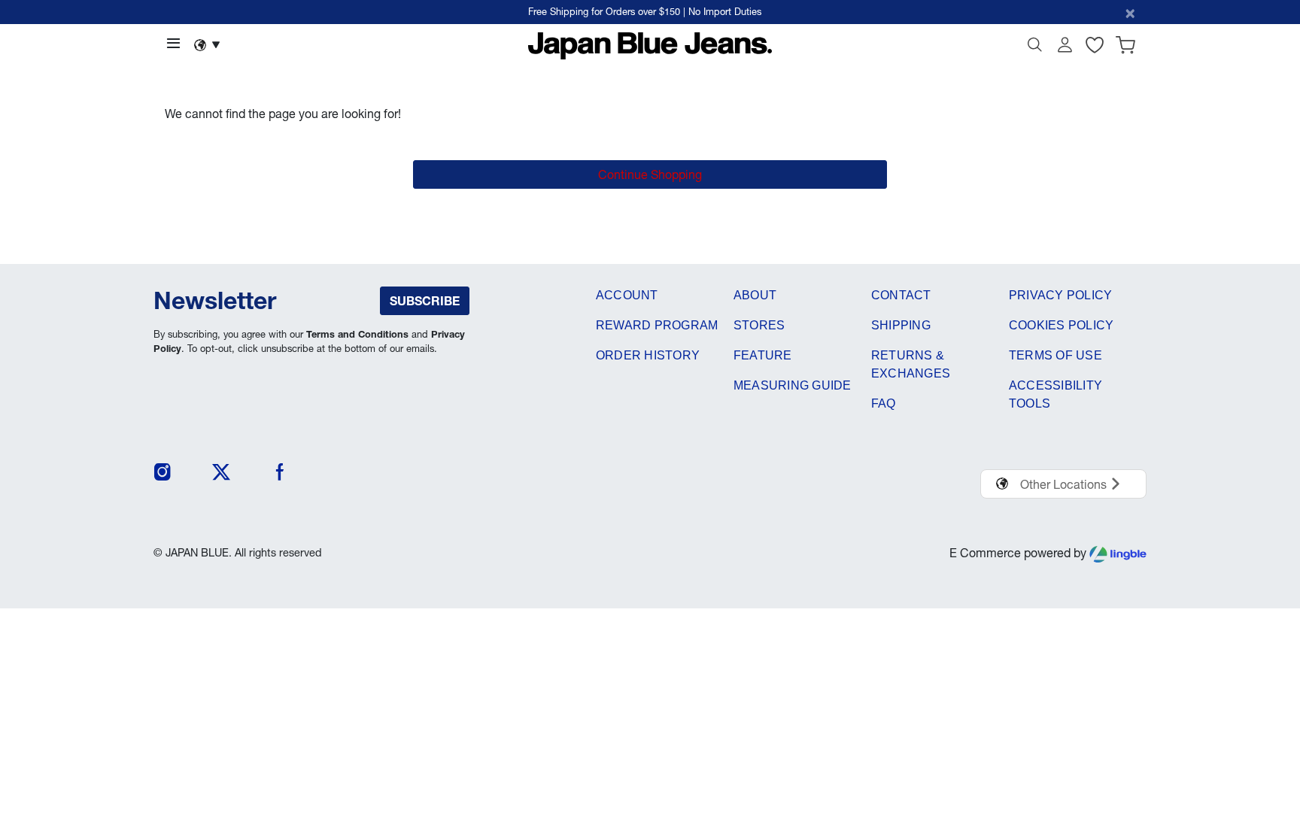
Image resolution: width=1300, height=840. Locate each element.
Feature (763, 355)
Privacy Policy (1060, 295)
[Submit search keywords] (1034, 48)
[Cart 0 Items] (1125, 48)
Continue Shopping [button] (650, 174)
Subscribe (425, 300)
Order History (648, 355)
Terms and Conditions (357, 334)
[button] (1064, 48)
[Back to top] (1266, 750)
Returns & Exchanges (910, 364)
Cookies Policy (1061, 325)
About (755, 295)
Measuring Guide (793, 385)
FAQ (883, 403)
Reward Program (657, 325)
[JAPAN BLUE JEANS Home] (650, 44)
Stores (759, 325)
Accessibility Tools (1055, 394)
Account (627, 295)
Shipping (901, 325)
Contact (901, 295)
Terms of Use (1055, 355)
